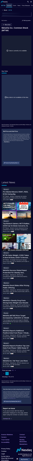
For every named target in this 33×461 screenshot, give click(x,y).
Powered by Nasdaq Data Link (12, 401)
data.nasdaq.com (11, 398)
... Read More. (6, 141)
